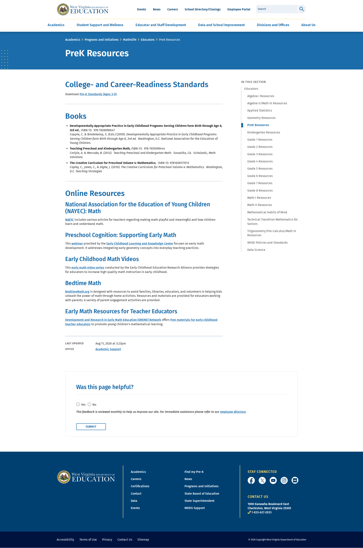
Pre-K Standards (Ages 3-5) (98, 94)
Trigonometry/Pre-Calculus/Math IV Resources (271, 233)
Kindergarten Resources (263, 132)
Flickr (295, 480)
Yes (83, 404)
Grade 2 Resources (259, 147)
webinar (77, 243)
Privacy (107, 539)
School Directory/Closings (203, 9)
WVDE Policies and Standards (267, 242)
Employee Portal (238, 9)
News (157, 9)
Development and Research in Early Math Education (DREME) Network (113, 320)
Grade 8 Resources (260, 190)
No (94, 404)
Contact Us (124, 539)
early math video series (87, 267)
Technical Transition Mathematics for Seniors (272, 221)
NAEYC (69, 219)
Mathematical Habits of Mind (267, 212)
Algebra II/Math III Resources (267, 103)
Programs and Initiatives (102, 39)
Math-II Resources (259, 205)
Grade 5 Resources (259, 168)
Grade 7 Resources (259, 183)
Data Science (256, 250)
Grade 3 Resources (259, 154)
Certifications (140, 486)
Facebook (251, 480)
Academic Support (108, 349)
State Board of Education (202, 493)
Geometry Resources (261, 118)
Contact (136, 493)
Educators (148, 39)
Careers (172, 9)
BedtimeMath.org (77, 291)
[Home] (86, 477)
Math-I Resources (259, 198)
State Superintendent (199, 501)
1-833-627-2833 (261, 512)
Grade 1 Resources (259, 139)
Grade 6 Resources (260, 176)
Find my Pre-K (194, 472)
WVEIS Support (195, 508)
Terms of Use (88, 539)
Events (141, 9)
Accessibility (65, 539)
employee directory (233, 412)
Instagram (284, 480)
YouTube (273, 480)
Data (134, 501)
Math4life (130, 39)
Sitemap (143, 539)
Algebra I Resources (260, 96)
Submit (301, 9)
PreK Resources (258, 125)
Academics (72, 39)
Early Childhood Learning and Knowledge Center (139, 243)
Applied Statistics (259, 110)
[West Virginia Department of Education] (83, 9)
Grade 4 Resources (260, 161)
